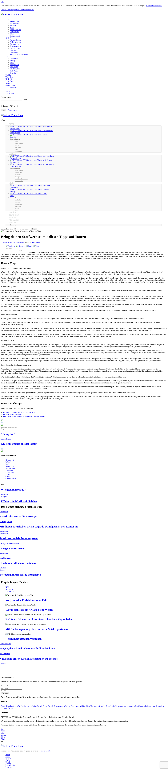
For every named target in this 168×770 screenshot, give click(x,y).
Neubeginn (14, 52)
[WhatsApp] (20, 246)
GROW (8, 38)
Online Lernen (10, 85)
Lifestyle (13, 61)
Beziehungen (15, 21)
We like (8, 75)
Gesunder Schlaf (11, 479)
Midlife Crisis (15, 48)
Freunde (51, 706)
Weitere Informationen (154, 6)
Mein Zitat (9, 81)
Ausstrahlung (130, 706)
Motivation (14, 50)
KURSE (8, 79)
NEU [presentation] (7, 587)
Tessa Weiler (35, 242)
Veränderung (14, 44)
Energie (13, 26)
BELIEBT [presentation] (9, 589)
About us (8, 83)
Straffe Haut (14, 65)
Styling (67, 706)
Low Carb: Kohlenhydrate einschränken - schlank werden (24, 416)
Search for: (5, 229)
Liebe (12, 34)
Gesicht (13, 73)
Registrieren (9, 93)
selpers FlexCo (46, 751)
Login (7, 91)
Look (12, 63)
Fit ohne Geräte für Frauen (12, 414)
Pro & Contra (10, 765)
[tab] (86, 587)
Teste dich (9, 77)
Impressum (9, 767)
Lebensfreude (15, 23)
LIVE (7, 56)
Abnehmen (12, 242)
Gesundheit (14, 58)
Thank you (14, 87)
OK (2, 2)
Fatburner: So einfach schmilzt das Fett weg (19, 412)
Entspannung (15, 36)
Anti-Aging (14, 71)
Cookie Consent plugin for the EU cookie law (17, 10)
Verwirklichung (15, 40)
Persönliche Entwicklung (19, 54)
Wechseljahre (15, 69)
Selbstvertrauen (15, 42)
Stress (12, 28)
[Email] (29, 246)
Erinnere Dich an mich (11, 106)
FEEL (7, 19)
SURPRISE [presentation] (9, 591)
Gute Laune (14, 32)
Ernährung (14, 67)
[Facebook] (10, 246)
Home (7, 755)
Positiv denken (15, 30)
